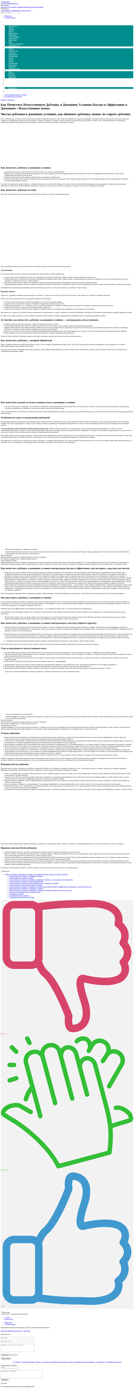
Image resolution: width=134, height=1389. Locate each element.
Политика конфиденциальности (11, 1331)
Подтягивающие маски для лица (15, 95)
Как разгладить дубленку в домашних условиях (26, 888)
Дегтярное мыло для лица (13, 96)
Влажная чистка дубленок (19, 895)
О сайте (7, 1317)
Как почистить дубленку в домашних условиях (26, 876)
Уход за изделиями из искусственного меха (25, 892)
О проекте (17, 1362)
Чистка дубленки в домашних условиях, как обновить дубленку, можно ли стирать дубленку (36, 874)
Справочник (100, 1362)
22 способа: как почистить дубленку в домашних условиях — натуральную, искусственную (41, 880)
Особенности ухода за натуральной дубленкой (25, 885)
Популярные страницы (114, 1362)
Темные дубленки (16, 894)
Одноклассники (10, 18)
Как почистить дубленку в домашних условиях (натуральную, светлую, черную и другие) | (40, 890)
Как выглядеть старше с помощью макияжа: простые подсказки (22, 7)
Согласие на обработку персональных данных (58, 1362)
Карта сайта (9, 1319)
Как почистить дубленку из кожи (21, 878)
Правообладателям (28, 1362)
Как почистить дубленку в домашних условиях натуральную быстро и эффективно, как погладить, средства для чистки (50, 887)
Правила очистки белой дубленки (22, 897)
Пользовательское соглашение (85, 1362)
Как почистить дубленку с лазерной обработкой (26, 881)
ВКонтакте (8, 16)
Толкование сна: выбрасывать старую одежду (16, 10)
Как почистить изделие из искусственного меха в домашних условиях (33, 883)
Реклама (38, 1362)
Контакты (27, 1331)
